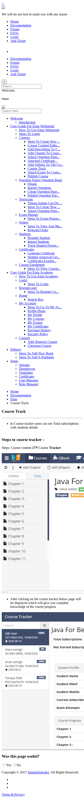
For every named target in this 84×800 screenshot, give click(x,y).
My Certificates (38, 326)
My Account (27, 303)
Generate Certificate (41, 253)
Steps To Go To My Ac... (45, 307)
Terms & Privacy (13, 794)
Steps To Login (29, 134)
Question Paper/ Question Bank (40, 180)
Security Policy (38, 334)
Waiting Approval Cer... (44, 257)
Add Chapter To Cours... (44, 153)
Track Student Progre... (43, 245)
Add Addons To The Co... (45, 164)
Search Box (36, 299)
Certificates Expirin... (42, 261)
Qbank (32, 184)
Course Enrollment (32, 265)
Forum (14, 29)
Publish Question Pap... (43, 195)
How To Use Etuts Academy (38, 276)
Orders (23, 222)
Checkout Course (39, 345)
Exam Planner (28, 215)
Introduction (27, 122)
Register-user (28, 288)
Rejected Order (38, 230)
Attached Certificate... (42, 161)
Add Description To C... (44, 149)
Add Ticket (18, 41)
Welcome (16, 118)
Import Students (38, 241)
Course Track (37, 168)
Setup (14, 361)
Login (14, 37)
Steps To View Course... (44, 268)
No (19, 765)
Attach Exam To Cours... (45, 172)
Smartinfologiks (38, 772)
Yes (8, 765)
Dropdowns (27, 369)
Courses (24, 138)
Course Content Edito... (44, 145)
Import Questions (39, 188)
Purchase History (39, 330)
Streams (24, 365)
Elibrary (15, 349)
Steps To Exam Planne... (44, 218)
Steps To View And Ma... (45, 226)
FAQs (14, 33)
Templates (26, 372)
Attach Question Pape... (44, 157)
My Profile (35, 315)
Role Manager (28, 384)
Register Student (39, 238)
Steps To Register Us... (43, 292)
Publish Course (38, 176)
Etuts (13, 399)
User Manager (28, 380)
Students (25, 234)
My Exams (35, 322)
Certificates (26, 249)
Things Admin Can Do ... (45, 203)
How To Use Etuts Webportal (39, 130)
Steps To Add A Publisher (36, 357)
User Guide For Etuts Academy (31, 272)
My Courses (36, 319)
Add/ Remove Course (42, 342)
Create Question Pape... (44, 191)
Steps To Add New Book (36, 353)
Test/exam (26, 199)
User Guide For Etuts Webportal (32, 126)
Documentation (20, 25)
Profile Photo (36, 311)
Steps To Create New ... (44, 141)
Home (14, 21)
